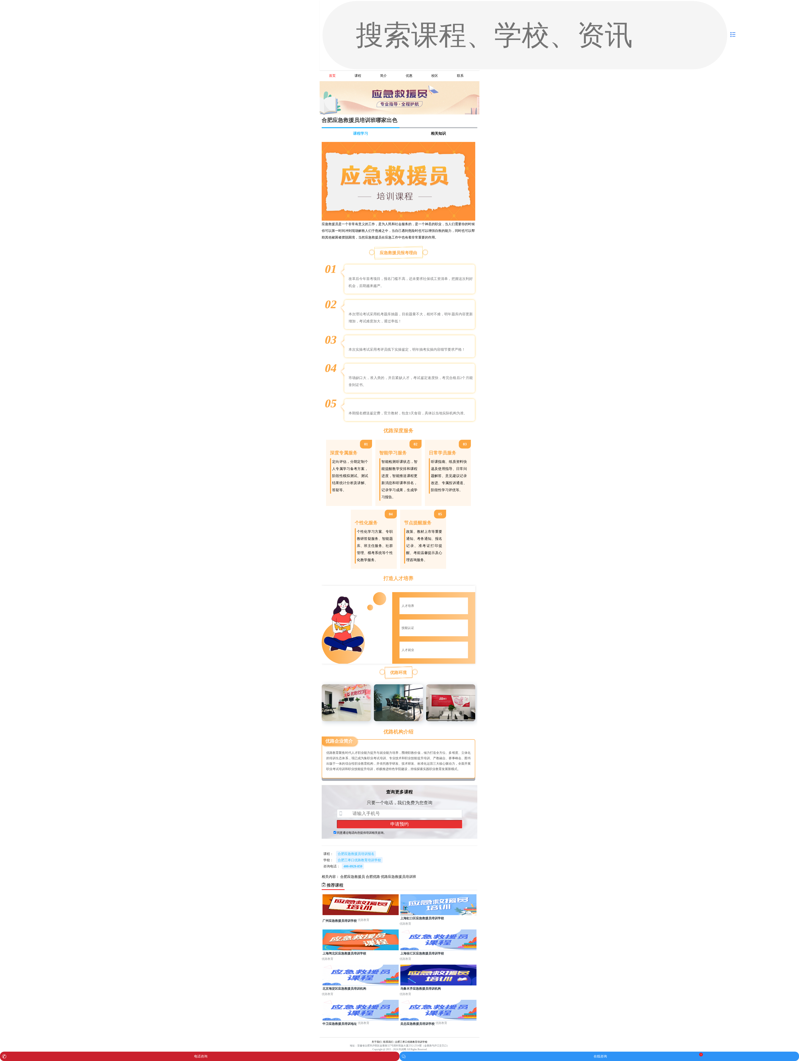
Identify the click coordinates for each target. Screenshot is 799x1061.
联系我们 (388, 1041)
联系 (460, 75)
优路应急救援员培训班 (398, 877)
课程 (358, 75)
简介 (383, 75)
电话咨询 (200, 1056)
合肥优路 (373, 877)
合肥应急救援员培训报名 (356, 854)
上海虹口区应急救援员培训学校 (422, 918)
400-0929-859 (353, 866)
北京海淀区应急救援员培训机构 (344, 988)
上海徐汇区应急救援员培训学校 (422, 953)
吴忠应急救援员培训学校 (417, 1023)
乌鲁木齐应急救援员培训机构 (420, 988)
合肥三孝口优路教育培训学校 (411, 1041)
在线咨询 (600, 1056)
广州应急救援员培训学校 (340, 920)
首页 (332, 75)
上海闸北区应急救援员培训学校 (344, 953)
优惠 (409, 75)
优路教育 (363, 920)
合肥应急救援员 (352, 877)
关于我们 (377, 1041)
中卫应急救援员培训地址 (340, 1023)
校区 (434, 75)
